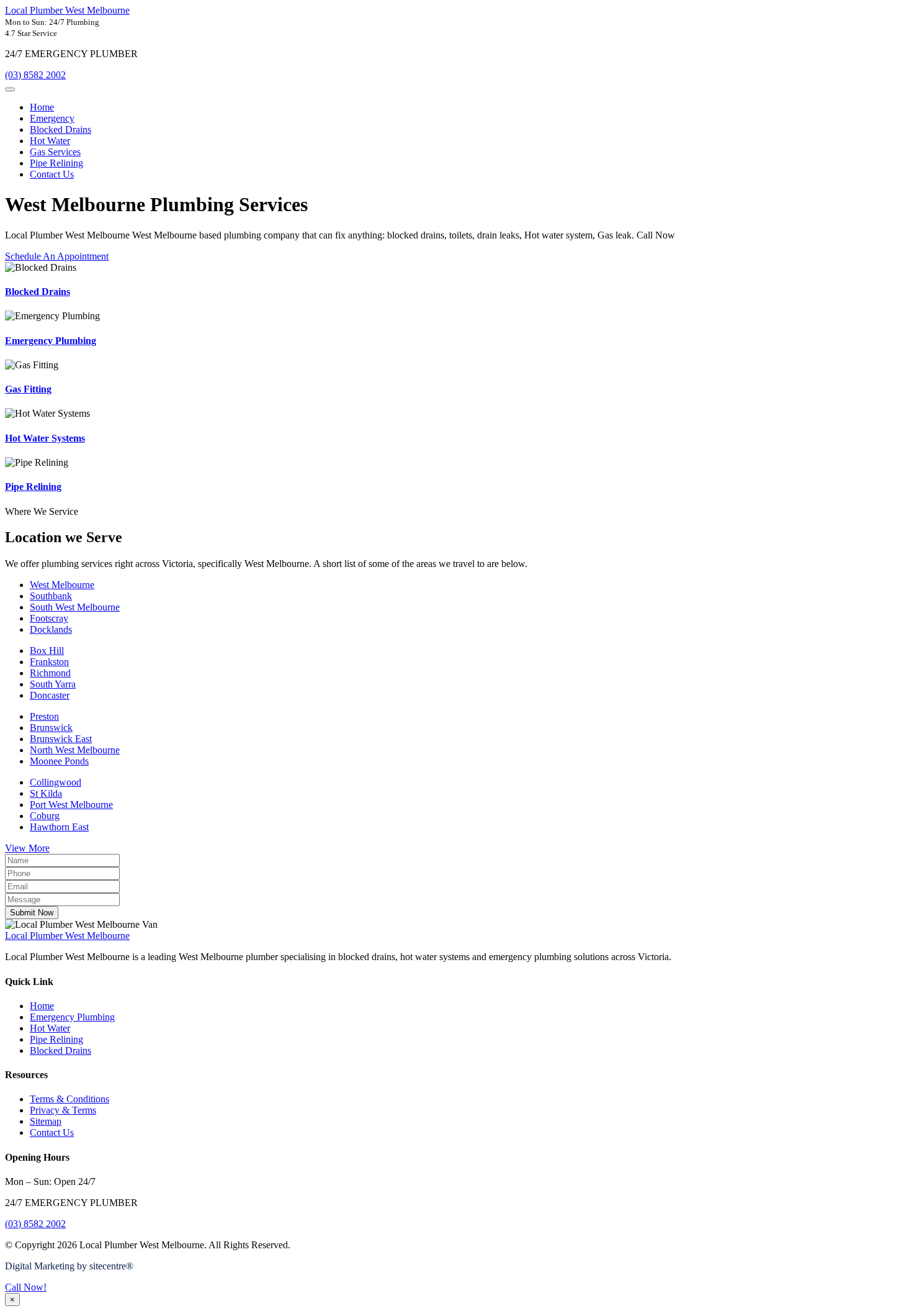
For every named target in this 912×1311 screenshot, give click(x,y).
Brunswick (51, 727)
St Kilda (46, 793)
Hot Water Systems (45, 438)
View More (27, 848)
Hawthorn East (59, 827)
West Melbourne (62, 584)
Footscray (49, 618)
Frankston (49, 661)
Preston (44, 716)
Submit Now (31, 912)
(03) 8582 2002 (35, 75)
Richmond (50, 673)
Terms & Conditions (69, 1099)
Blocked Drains (60, 129)
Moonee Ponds (59, 761)
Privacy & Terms (63, 1110)
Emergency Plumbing (50, 340)
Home (42, 107)
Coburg (45, 815)
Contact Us (52, 174)
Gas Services (55, 152)
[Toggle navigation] (10, 89)
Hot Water (50, 140)
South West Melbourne (75, 607)
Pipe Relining (56, 163)
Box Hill (47, 650)
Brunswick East (61, 738)
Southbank (51, 596)
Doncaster (49, 695)
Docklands (51, 629)
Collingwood (55, 782)
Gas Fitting (28, 389)
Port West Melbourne (71, 804)
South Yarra (53, 684)
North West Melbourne (75, 750)
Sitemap (45, 1121)
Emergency (52, 118)
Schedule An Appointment (57, 256)
